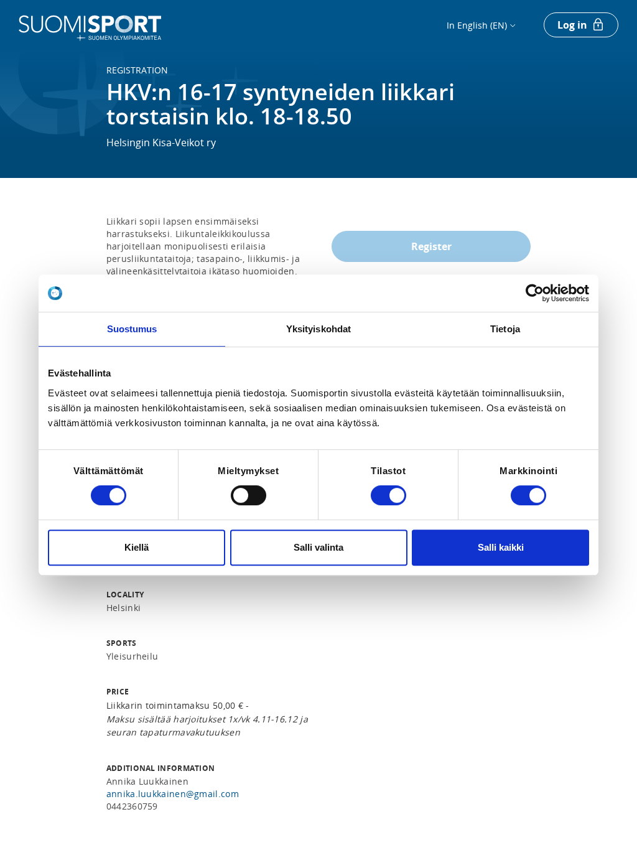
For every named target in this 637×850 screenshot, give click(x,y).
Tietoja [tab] (505, 329)
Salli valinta (318, 547)
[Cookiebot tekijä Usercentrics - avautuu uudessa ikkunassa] (534, 293)
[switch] (248, 495)
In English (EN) (477, 25)
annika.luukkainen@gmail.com (172, 794)
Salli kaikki (501, 547)
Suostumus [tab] (132, 329)
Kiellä (136, 547)
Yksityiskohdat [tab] (318, 329)
